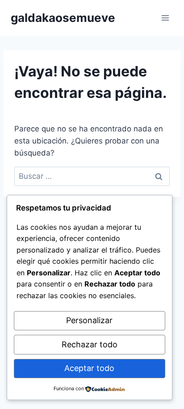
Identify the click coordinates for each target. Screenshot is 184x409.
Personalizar (89, 320)
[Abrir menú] (165, 18)
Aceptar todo (89, 368)
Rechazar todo (89, 344)
